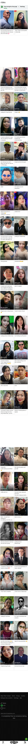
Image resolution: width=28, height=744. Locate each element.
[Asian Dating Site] (14, 741)
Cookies (23, 696)
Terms (13, 696)
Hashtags (16, 698)
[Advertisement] (14, 51)
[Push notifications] (26, 739)
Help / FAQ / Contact (6, 696)
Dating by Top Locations (7, 698)
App (21, 698)
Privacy (18, 696)
